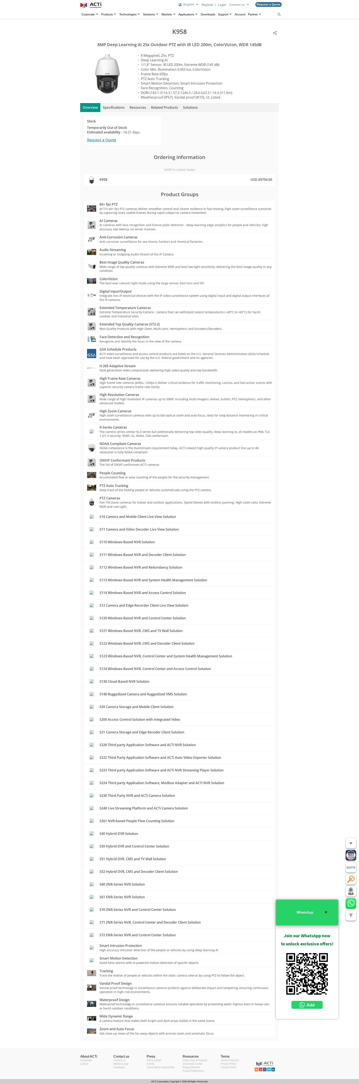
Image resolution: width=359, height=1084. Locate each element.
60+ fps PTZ (109, 204)
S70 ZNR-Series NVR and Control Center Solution (138, 909)
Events (150, 1063)
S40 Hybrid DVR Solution (119, 833)
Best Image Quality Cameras (122, 262)
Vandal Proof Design (116, 983)
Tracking (106, 971)
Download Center (193, 1063)
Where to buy (120, 1063)
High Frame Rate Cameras (120, 378)
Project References (193, 1070)
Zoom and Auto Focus (117, 1029)
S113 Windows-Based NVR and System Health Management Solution (153, 580)
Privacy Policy (228, 1063)
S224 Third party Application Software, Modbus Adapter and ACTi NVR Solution (162, 783)
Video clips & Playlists (195, 1060)
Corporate (86, 1060)
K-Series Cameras (113, 427)
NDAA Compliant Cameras (120, 443)
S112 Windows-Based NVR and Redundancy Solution (141, 567)
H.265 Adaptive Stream (118, 366)
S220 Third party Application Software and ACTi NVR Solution (148, 745)
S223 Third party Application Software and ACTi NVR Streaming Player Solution (162, 770)
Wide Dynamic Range (116, 1016)
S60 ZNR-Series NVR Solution (122, 884)
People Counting (112, 473)
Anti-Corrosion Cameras (119, 237)
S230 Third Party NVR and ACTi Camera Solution (137, 795)
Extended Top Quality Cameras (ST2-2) (130, 324)
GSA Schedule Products (118, 349)
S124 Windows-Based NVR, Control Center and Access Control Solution (155, 668)
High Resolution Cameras (119, 394)
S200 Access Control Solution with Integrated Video (140, 719)
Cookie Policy (228, 1067)
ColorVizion (109, 279)
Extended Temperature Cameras (125, 307)
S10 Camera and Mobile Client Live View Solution (138, 516)
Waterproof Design (115, 1000)
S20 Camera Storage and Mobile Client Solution (136, 707)
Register (208, 4)
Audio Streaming (113, 250)
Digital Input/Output (116, 291)
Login (222, 4)
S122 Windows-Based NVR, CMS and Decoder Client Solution (147, 643)
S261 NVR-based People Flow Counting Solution (137, 821)
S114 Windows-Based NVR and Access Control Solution (143, 592)
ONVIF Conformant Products (122, 460)
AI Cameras (109, 220)
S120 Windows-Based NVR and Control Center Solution (143, 618)
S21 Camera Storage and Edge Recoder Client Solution (142, 732)
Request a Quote (101, 140)
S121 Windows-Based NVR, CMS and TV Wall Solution (141, 630)
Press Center (154, 1060)
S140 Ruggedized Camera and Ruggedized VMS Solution (143, 694)
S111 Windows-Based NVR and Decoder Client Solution (143, 554)
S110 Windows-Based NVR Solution (127, 542)
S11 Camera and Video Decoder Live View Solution (139, 529)
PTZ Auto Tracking (114, 485)
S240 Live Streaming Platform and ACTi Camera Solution (144, 808)
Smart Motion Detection (119, 958)
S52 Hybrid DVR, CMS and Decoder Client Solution (139, 871)
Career (84, 1063)
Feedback (119, 1067)
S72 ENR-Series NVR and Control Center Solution (138, 935)
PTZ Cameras (110, 498)
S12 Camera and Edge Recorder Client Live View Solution (144, 605)
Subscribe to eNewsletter (161, 1067)
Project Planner (191, 1067)
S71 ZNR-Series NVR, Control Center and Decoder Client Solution (150, 922)
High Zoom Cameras (116, 411)
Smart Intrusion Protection (121, 945)
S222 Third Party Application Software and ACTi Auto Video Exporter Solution (160, 757)
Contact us (119, 1060)
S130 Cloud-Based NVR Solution (124, 681)
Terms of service (230, 1060)
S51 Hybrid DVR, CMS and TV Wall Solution (133, 859)
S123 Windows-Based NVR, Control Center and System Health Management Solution (166, 656)
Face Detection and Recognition (124, 337)
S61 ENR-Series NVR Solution (122, 897)
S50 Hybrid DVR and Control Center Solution (134, 846)
